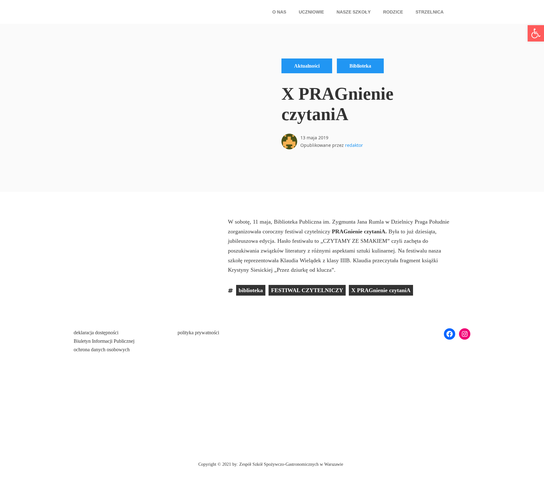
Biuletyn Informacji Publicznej (104, 341)
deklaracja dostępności (96, 332)
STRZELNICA (430, 11)
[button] (281, 12)
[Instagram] (464, 334)
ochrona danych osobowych (102, 349)
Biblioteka (360, 66)
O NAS (279, 11)
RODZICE (393, 11)
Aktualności (307, 66)
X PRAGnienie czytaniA (381, 290)
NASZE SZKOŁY (354, 11)
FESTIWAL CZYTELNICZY (307, 290)
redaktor (354, 145)
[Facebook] (449, 334)
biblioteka (251, 290)
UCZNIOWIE (311, 11)
